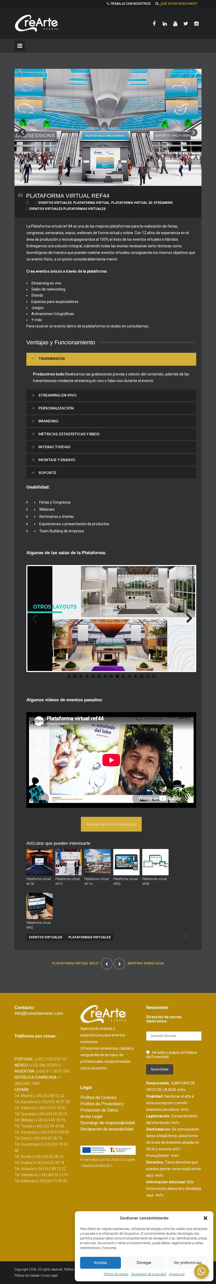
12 (135, 676)
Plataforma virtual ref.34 (38, 881)
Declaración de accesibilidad (106, 1129)
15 (153, 676)
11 (129, 676)
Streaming (163, 203)
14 (147, 676)
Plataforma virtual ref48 (154, 881)
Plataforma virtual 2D (131, 203)
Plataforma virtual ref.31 (67, 881)
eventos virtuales (45, 209)
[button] (205, 1218)
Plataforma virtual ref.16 (96, 881)
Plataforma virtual (91, 203)
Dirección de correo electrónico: (163, 1019)
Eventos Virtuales (55, 203)
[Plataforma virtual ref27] (107, 964)
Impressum (177, 1274)
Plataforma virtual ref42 (38, 925)
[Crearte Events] (36, 23)
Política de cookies (116, 1274)
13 (141, 676)
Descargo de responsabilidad (107, 1122)
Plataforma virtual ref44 (67, 195)
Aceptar (100, 1262)
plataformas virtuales (84, 209)
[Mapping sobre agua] (119, 964)
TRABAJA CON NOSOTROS (130, 4)
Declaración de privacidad (148, 1274)
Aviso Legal (91, 1116)
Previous (35, 618)
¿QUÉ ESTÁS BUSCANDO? (178, 4)
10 (123, 676)
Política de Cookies (98, 1097)
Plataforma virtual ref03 (125, 881)
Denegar (144, 1262)
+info (181, 1090)
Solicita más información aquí (111, 824)
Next (187, 618)
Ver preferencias (188, 1262)
